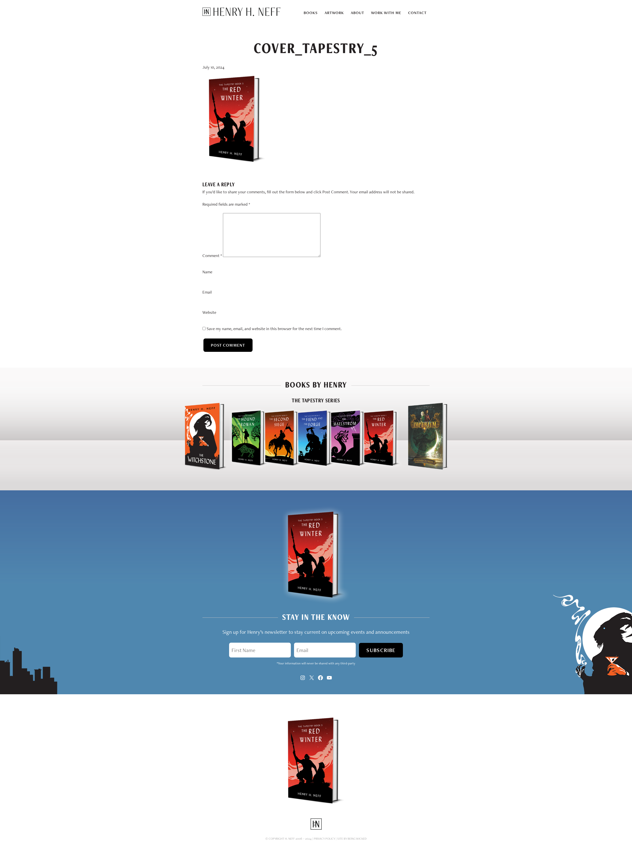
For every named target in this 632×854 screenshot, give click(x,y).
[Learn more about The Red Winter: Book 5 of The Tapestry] (382, 468)
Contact (417, 12)
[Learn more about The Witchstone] (204, 468)
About (357, 12)
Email (207, 292)
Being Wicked (357, 838)
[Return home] (241, 14)
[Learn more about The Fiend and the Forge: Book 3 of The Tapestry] (310, 468)
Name (207, 272)
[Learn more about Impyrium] (427, 468)
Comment (212, 255)
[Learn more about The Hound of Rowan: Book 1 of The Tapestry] (244, 468)
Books (311, 12)
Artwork (334, 12)
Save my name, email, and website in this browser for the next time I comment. (274, 328)
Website (209, 312)
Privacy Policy (324, 838)
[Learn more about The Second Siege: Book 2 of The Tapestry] (277, 468)
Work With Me (386, 12)
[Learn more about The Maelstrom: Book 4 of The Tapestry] (343, 468)
